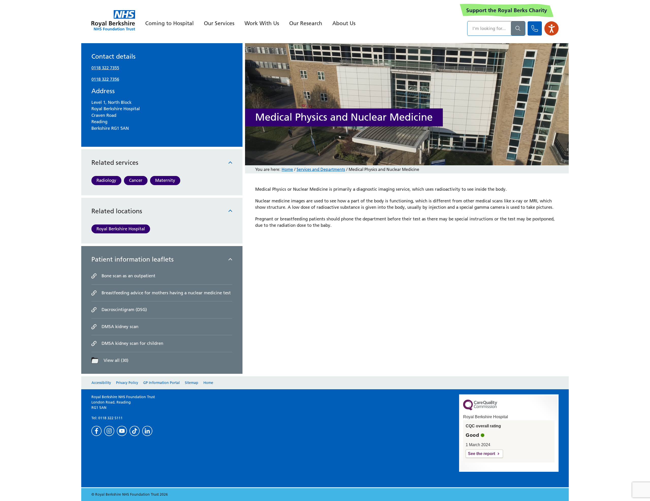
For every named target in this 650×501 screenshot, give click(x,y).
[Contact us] (535, 28)
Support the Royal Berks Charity (506, 10)
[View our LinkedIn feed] (147, 431)
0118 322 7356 (105, 79)
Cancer (135, 180)
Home (287, 169)
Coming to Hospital (169, 23)
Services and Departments (321, 169)
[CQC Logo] (480, 409)
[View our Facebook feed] (96, 431)
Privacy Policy (127, 382)
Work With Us (262, 23)
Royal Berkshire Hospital (120, 228)
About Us (343, 23)
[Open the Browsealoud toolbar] (551, 28)
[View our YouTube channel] (122, 431)
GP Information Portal (161, 382)
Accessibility (101, 382)
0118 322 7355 (105, 67)
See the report (481, 453)
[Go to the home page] (113, 20)
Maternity (165, 180)
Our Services (219, 23)
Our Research (305, 23)
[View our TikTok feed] (134, 431)
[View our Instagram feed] (109, 431)
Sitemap (191, 382)
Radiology (106, 180)
